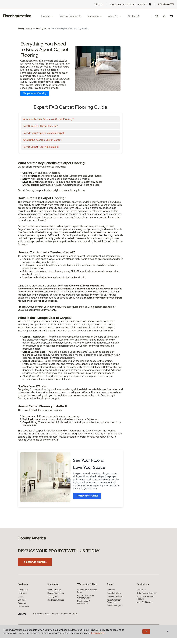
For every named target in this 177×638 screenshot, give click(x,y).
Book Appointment (36, 561)
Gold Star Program (115, 606)
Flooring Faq (41, 28)
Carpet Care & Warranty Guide (87, 591)
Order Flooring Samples (146, 593)
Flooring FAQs (53, 597)
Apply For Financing (145, 602)
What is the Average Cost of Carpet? (42, 140)
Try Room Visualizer (87, 495)
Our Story (111, 590)
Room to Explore (114, 593)
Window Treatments (70, 16)
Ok (146, 631)
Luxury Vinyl (23, 590)
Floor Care (22, 603)
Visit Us (99, 4)
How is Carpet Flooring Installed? (41, 147)
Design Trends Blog (55, 593)
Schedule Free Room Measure (145, 598)
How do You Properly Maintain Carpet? (44, 133)
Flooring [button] (45, 16)
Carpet (20, 597)
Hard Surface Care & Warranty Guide (85, 596)
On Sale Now (23, 607)
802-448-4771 (166, 4)
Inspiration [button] (93, 16)
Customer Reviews (115, 597)
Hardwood (22, 593)
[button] (156, 16)
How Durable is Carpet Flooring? (40, 126)
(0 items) (171, 16)
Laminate (22, 600)
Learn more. (98, 633)
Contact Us (134, 16)
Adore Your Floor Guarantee (114, 601)
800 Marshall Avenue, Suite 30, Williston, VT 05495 (55, 614)
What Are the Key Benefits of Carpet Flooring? (48, 119)
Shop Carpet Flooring (35, 93)
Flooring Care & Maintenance (83, 602)
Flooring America (25, 28)
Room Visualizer (54, 590)
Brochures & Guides (55, 600)
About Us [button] (113, 16)
